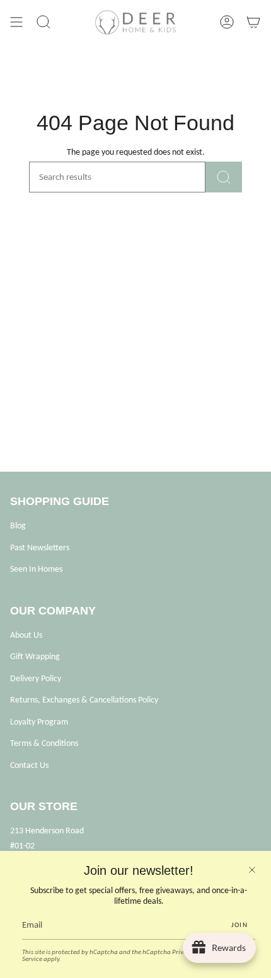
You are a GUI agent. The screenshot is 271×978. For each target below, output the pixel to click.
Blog (18, 525)
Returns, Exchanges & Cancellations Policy (84, 699)
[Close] (252, 870)
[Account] (226, 22)
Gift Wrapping (35, 656)
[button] (43, 22)
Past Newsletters (39, 547)
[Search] (223, 177)
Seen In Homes (36, 569)
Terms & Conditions (44, 743)
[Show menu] (16, 22)
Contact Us (29, 765)
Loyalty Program (39, 721)
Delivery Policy (35, 678)
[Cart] (253, 22)
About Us (26, 635)
